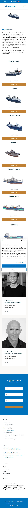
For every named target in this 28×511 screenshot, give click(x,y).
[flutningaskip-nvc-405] (14, 199)
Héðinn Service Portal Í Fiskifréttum (12, 452)
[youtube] (12, 505)
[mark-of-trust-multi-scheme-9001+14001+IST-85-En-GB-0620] (14, 485)
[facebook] (10, 505)
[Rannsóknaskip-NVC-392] (14, 172)
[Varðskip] (14, 145)
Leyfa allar (14, 266)
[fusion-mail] (5, 311)
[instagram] (15, 505)
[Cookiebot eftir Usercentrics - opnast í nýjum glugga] (21, 240)
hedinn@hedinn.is (9, 430)
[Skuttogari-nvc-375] (14, 91)
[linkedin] (17, 505)
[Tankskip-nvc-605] (14, 228)
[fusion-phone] (7, 311)
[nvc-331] (14, 64)
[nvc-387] (14, 118)
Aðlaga (13, 269)
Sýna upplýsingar (20, 262)
